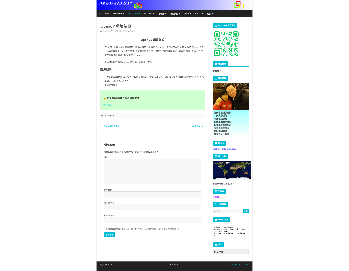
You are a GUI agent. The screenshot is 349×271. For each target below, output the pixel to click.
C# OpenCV (109, 115)
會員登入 (217, 70)
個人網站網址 (109, 216)
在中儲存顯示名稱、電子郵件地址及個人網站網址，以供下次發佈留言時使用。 (144, 229)
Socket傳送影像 (112, 126)
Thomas (106, 31)
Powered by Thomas (239, 264)
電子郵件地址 (109, 203)
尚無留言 (131, 31)
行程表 (216, 196)
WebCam (197, 126)
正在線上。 (224, 183)
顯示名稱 (108, 190)
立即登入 (107, 105)
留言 (106, 157)
